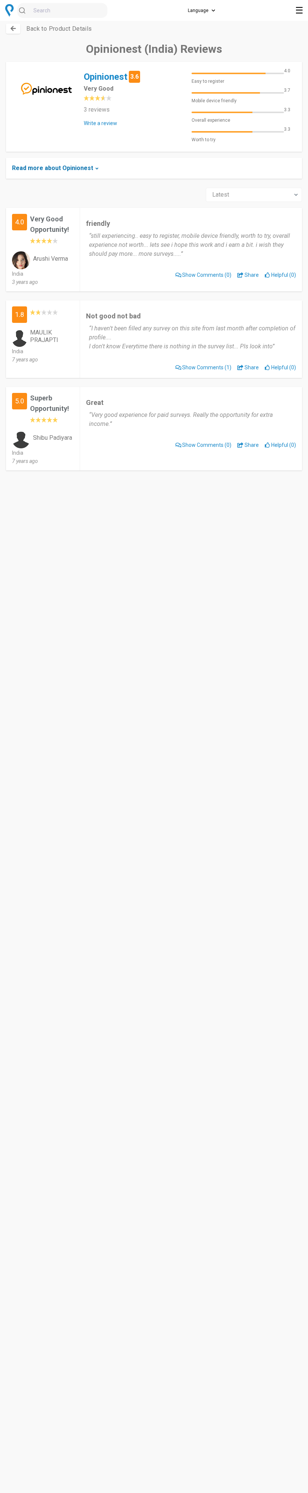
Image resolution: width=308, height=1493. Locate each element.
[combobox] (62, 10)
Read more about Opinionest (52, 168)
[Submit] (25, 10)
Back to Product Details (59, 28)
